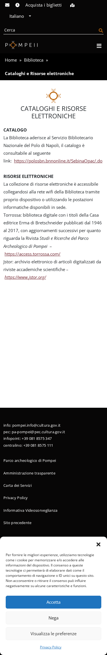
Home (11, 60)
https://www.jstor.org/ (25, 277)
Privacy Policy (50, 647)
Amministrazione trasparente (29, 473)
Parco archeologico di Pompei (29, 460)
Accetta (53, 602)
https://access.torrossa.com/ (32, 254)
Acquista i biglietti (43, 5)
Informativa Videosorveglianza (30, 510)
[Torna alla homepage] (20, 45)
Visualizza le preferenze (53, 633)
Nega (53, 618)
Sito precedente (17, 522)
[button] (98, 544)
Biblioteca (33, 60)
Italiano (17, 16)
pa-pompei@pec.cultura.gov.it (38, 431)
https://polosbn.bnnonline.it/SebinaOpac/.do (58, 161)
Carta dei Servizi (17, 485)
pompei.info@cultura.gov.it (36, 425)
